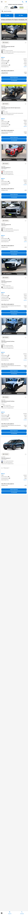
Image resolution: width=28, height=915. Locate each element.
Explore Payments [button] (14, 77)
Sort (8, 15)
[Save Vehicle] (26, 42)
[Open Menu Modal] (2, 1)
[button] (14, 78)
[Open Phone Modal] (23, 1)
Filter (22, 15)
